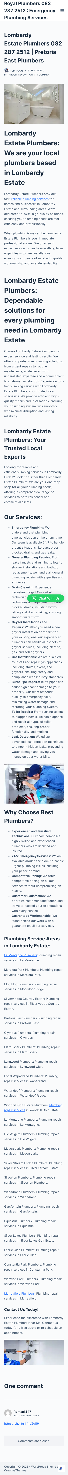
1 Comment (44, 74)
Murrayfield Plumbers (19, 1293)
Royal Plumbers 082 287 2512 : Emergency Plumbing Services (30, 10)
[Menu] (62, 10)
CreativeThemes (15, 1470)
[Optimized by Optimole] (61, 1468)
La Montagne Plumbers (20, 955)
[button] (45, 598)
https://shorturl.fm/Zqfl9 (21, 1423)
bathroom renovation (18, 74)
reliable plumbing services (30, 199)
